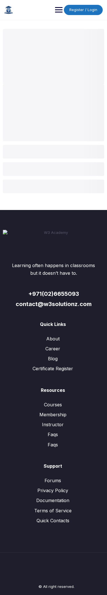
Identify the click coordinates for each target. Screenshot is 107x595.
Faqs (53, 434)
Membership (52, 414)
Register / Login (83, 9)
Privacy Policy (52, 490)
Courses (53, 404)
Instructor (53, 424)
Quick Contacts (53, 520)
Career (52, 348)
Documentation (52, 500)
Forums (53, 480)
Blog (53, 358)
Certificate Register (53, 368)
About (53, 339)
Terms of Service (53, 510)
